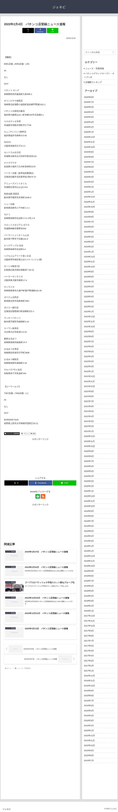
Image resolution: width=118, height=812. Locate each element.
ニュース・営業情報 (13, 433)
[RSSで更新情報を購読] (43, 496)
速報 (33, 433)
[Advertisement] (40, 47)
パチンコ (26, 433)
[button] (113, 52)
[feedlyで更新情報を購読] (37, 496)
